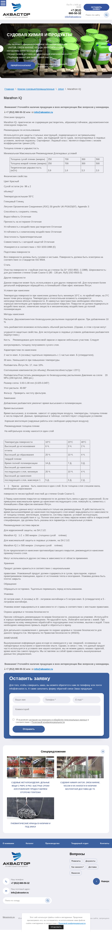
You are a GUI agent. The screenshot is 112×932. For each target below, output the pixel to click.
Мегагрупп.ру (9, 917)
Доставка (93, 867)
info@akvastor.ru (73, 17)
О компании (8, 843)
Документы (90, 861)
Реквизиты (76, 861)
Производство (52, 843)
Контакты (104, 843)
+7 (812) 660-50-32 (75, 12)
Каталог (29, 843)
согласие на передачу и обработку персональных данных (58, 720)
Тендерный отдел (79, 843)
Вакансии (75, 873)
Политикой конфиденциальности (48, 722)
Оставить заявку (96, 8)
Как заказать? (77, 867)
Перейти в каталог (21, 66)
